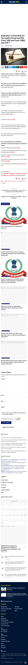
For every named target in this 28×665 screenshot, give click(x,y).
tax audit (14, 181)
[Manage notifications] (25, 663)
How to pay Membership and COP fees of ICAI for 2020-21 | (15, 557)
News (2, 492)
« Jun (2, 522)
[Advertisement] (14, 18)
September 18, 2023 (18, 45)
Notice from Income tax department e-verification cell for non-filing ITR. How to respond (12, 307)
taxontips (3, 183)
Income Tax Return (4, 620)
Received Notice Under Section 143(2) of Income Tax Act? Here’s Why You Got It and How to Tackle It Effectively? (14, 362)
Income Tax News (6, 223)
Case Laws (3, 485)
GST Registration (4, 629)
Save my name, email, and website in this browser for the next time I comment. (14, 413)
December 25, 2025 (5, 284)
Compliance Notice (4, 623)
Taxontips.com (8, 662)
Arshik (2, 462)
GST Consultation (4, 631)
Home (2, 616)
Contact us (3, 647)
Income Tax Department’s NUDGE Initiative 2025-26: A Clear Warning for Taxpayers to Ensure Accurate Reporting (12, 280)
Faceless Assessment (5, 625)
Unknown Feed (8, 601)
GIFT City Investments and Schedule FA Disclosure (11, 227)
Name (2, 395)
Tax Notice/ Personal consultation (7, 622)
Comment (3, 379)
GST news (3, 487)
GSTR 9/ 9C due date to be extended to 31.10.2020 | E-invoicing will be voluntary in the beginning (11, 548)
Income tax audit (7, 181)
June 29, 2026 (4, 229)
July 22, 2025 (4, 338)
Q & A (2, 643)
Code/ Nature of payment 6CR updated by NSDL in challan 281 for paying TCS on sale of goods (15, 562)
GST (2, 628)
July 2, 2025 (4, 365)
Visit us (25, 655)
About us (3, 645)
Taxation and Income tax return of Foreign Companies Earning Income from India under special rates (13, 253)
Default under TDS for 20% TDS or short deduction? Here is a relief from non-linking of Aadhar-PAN (13, 335)
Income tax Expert (8, 45)
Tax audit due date (21, 181)
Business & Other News (7, 482)
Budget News (4, 480)
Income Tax (3, 618)
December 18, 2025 (5, 311)
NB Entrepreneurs (4, 459)
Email (2, 401)
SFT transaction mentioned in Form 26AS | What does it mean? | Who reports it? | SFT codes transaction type (16, 575)
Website (3, 407)
